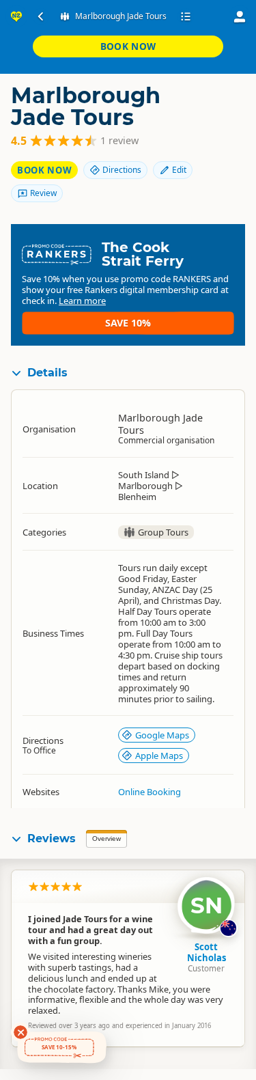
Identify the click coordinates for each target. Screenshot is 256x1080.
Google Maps (162, 735)
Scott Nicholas (206, 952)
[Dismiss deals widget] (20, 1032)
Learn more (82, 300)
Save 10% (128, 322)
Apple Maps (159, 755)
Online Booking (149, 792)
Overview (106, 838)
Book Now (128, 46)
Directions (121, 170)
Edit (179, 170)
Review (43, 193)
